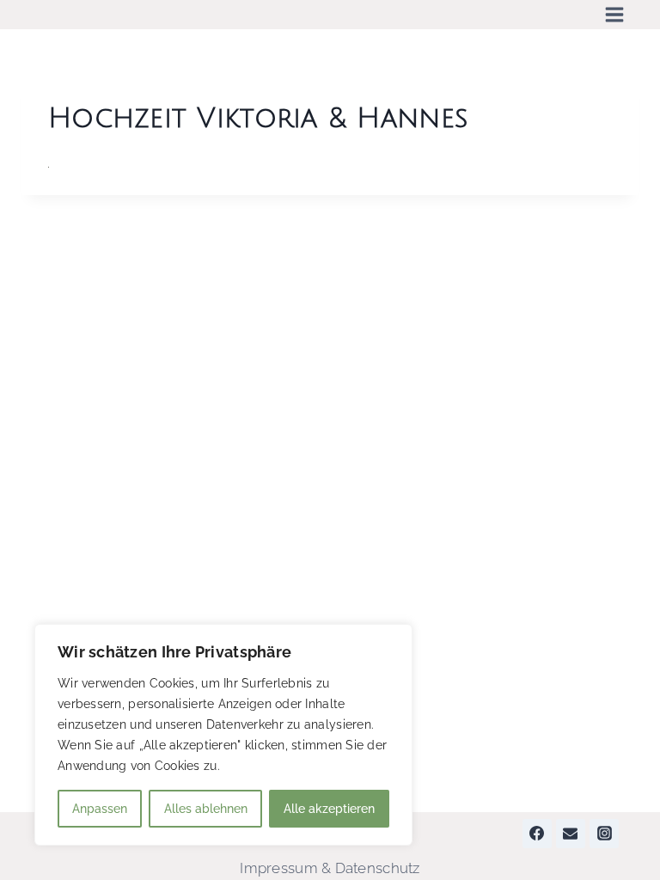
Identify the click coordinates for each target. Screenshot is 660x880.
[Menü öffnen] (614, 14)
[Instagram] (604, 833)
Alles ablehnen (206, 809)
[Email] (570, 833)
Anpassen (99, 809)
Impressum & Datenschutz (329, 868)
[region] (223, 735)
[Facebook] (537, 833)
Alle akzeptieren (329, 809)
